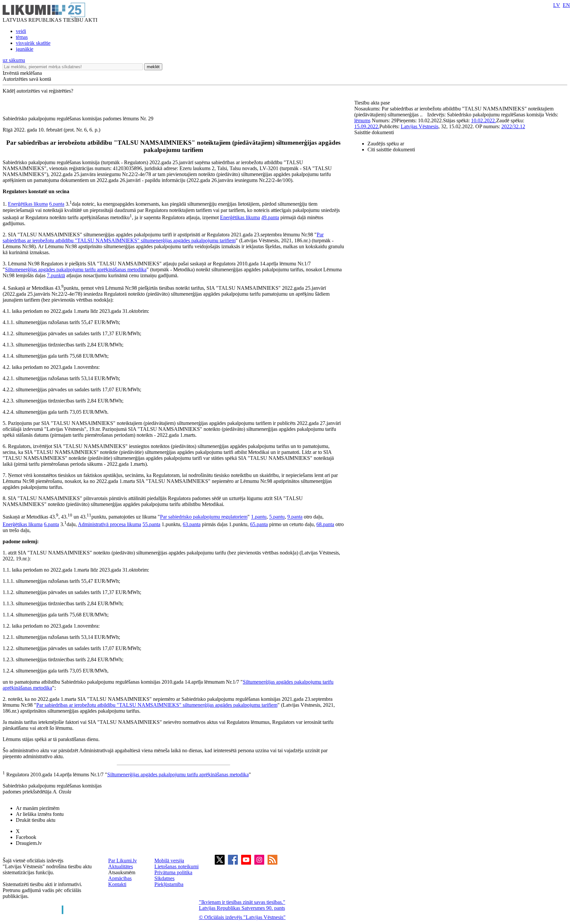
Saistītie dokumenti (374, 132)
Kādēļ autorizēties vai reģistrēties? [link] (38, 91)
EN (566, 5)
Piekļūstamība (168, 884)
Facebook (26, 837)
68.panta (325, 524)
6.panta (56, 204)
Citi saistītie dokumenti (391, 149)
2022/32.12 (513, 126)
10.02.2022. (483, 120)
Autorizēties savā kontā (27, 79)
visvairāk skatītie (33, 43)
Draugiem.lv (29, 843)
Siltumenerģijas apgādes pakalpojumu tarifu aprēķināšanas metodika (75, 269)
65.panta (259, 524)
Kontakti (117, 884)
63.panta (192, 524)
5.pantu (277, 517)
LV (556, 5)
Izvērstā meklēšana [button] (22, 73)
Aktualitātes (120, 866)
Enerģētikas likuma (28, 204)
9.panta (294, 517)
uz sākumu (14, 60)
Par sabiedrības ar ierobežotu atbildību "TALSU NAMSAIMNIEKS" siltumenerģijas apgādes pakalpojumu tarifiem (163, 237)
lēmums (362, 120)
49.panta (270, 217)
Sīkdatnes (164, 878)
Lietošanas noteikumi (176, 866)
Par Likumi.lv (122, 860)
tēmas (22, 37)
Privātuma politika (173, 872)
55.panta (151, 524)
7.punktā (56, 275)
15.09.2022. (366, 126)
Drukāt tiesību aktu (35, 820)
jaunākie (24, 49)
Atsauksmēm (121, 872)
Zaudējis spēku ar (385, 143)
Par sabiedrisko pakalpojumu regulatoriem (203, 517)
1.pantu (259, 517)
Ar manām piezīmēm (37, 808)
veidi (21, 31)
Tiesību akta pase (372, 102)
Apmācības (120, 878)
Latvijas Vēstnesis (419, 126)
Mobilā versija (169, 860)
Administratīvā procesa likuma (109, 524)
